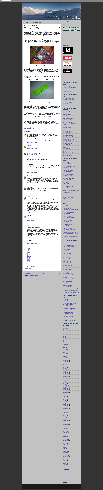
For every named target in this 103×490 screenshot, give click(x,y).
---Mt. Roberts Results (67, 270)
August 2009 (65, 425)
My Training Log (66, 21)
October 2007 (65, 455)
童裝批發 (28, 257)
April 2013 (65, 367)
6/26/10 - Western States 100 (68, 174)
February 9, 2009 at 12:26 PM (32, 183)
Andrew (28, 215)
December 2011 (65, 388)
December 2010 (65, 404)
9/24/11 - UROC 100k (66, 148)
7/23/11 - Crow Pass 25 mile (68, 140)
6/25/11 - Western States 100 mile (69, 136)
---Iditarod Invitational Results (68, 246)
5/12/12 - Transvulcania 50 (67, 102)
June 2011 (64, 396)
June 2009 (65, 428)
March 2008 (65, 448)
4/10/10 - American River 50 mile (69, 166)
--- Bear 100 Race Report (67, 228)
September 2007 (66, 456)
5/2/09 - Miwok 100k (66, 213)
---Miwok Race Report (67, 216)
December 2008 (65, 436)
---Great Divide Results (67, 262)
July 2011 (64, 395)
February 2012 (65, 385)
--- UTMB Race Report (67, 147)
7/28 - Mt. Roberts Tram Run (68, 313)
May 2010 (64, 413)
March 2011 (65, 400)
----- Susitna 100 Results (67, 300)
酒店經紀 (28, 251)
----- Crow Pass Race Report (68, 312)
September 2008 (66, 440)
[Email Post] (36, 128)
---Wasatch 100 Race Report (68, 285)
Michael (28, 187)
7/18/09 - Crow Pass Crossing (68, 217)
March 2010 (65, 416)
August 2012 (65, 377)
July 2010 (64, 411)
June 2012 (65, 380)
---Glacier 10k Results (67, 250)
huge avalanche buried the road (46, 102)
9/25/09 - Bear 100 (66, 225)
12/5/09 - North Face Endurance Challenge (70, 233)
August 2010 (65, 409)
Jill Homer (28, 175)
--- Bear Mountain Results (67, 171)
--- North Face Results (67, 154)
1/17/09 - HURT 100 (66, 205)
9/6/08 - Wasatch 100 (66, 284)
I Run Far (64, 332)
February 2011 (65, 401)
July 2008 (64, 443)
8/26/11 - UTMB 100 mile (67, 144)
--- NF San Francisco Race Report (69, 198)
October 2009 (65, 423)
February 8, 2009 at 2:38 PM (32, 160)
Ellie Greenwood (66, 329)
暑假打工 (28, 260)
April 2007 (65, 463)
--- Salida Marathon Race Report (69, 118)
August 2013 (65, 364)
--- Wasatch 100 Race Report (68, 224)
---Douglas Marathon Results (68, 274)
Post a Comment (28, 268)
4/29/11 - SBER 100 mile (67, 130)
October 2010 (65, 407)
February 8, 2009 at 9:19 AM (32, 154)
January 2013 (65, 371)
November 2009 (65, 421)
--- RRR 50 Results (66, 187)
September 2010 (66, 408)
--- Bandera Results (66, 113)
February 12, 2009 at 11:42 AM (32, 243)
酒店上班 (28, 254)
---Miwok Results (66, 254)
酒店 (27, 262)
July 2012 (64, 379)
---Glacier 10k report (66, 249)
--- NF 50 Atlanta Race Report (68, 193)
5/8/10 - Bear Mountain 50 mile (68, 170)
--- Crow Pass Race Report (67, 143)
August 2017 (65, 352)
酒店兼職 (28, 249)
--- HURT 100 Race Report (67, 208)
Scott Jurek (65, 343)
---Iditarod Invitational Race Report (69, 212)
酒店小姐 (28, 248)
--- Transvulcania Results (67, 103)
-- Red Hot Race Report (67, 91)
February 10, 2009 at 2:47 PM (32, 212)
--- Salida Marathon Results (68, 117)
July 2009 (64, 427)
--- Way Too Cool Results (67, 163)
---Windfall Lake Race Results (68, 282)
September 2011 (66, 392)
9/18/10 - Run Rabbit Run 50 (68, 186)
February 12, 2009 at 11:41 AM (32, 237)
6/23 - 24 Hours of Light (67, 305)
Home (42, 273)
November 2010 (65, 405)
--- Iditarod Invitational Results (68, 99)
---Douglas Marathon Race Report (69, 273)
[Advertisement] (68, 37)
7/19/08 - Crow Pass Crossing (68, 264)
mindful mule (29, 151)
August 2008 (65, 441)
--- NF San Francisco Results (68, 197)
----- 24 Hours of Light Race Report (69, 308)
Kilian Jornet (65, 337)
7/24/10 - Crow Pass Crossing (68, 178)
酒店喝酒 (28, 259)
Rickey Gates (65, 341)
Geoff (27, 196)
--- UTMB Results (66, 146)
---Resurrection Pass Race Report (69, 277)
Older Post (57, 273)
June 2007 (65, 460)
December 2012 (65, 372)
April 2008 (65, 447)
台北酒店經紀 (29, 256)
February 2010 (65, 417)
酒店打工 (28, 253)
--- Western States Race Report (68, 139)
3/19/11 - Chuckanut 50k (67, 119)
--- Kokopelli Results (66, 258)
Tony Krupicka (65, 344)
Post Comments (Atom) (33, 275)
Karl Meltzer (65, 336)
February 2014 (65, 357)
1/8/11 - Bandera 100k (67, 111)
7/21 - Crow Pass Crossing (68, 309)
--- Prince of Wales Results (68, 135)
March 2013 (65, 368)
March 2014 (65, 356)
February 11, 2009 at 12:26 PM (32, 220)
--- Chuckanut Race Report (67, 122)
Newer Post (27, 273)
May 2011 (64, 397)
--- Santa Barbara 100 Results (68, 131)
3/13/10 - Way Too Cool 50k (68, 162)
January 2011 (65, 403)
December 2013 (65, 360)
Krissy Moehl (65, 339)
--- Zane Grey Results (67, 127)
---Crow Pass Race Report (67, 220)
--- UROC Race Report (67, 151)
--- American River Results (67, 167)
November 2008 (65, 437)
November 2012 (65, 373)
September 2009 (66, 424)
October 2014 (65, 353)
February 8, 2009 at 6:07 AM (32, 142)
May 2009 (64, 429)
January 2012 (65, 387)
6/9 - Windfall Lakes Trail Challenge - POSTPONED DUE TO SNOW (69, 304)
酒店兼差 (28, 252)
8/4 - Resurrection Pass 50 (67, 317)
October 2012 (65, 375)
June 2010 (65, 412)
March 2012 (65, 384)
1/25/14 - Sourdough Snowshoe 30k (69, 86)
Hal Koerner (65, 331)
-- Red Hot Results (66, 90)
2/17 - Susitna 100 (66, 299)
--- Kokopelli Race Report (67, 257)
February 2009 (65, 433)
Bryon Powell (29, 145)
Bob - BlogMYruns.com (31, 133)
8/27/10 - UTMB (65, 182)
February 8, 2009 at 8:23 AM (32, 148)
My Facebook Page (66, 22)
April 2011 (64, 399)
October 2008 (65, 439)
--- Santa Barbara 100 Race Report (69, 132)
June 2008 (65, 444)
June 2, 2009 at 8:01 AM (31, 266)
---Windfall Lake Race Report (68, 281)
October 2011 (65, 391)
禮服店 (28, 250)
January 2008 (65, 451)
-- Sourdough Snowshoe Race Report (70, 87)
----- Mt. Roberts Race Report (68, 316)
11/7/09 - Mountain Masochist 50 (69, 229)
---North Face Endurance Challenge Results (71, 292)
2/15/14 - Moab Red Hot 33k (68, 88)
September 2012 (66, 376)
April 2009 (65, 431)
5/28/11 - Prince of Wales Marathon (69, 134)
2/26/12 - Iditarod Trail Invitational (69, 98)
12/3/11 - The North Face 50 (68, 152)
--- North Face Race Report (67, 155)
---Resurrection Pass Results (68, 278)
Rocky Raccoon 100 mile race (38, 110)
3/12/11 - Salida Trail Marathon (68, 115)
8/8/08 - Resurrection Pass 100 (68, 276)
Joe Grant (64, 335)
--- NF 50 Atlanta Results (67, 192)
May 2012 (64, 381)
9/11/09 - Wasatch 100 (67, 221)
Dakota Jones (65, 327)
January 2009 (65, 435)
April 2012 (65, 383)
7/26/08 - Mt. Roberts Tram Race (68, 268)
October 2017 (65, 349)
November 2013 (65, 361)
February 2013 (65, 369)
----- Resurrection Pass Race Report (69, 320)
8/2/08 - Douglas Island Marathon (69, 272)
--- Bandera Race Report (67, 114)
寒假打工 (28, 261)
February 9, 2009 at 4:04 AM (32, 172)
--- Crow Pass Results (67, 142)
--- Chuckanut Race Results (68, 121)
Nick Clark (65, 340)
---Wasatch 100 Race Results (68, 286)
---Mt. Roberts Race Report (67, 269)
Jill (63, 333)
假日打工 (28, 255)
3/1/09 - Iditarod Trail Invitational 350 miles (71, 209)
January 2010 (65, 419)
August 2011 (65, 393)
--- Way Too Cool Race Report (68, 164)
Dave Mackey (65, 328)
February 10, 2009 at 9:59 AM (32, 193)
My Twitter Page (66, 24)
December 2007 (65, 452)
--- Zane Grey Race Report (67, 128)
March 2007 (65, 464)
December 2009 (65, 420)
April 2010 (65, 415)
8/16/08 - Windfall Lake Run (68, 280)
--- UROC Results (66, 150)
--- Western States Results (67, 138)
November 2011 (65, 389)
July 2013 (64, 365)
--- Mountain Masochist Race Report (69, 232)
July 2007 (64, 459)
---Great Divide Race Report (68, 261)
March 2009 (65, 432)
